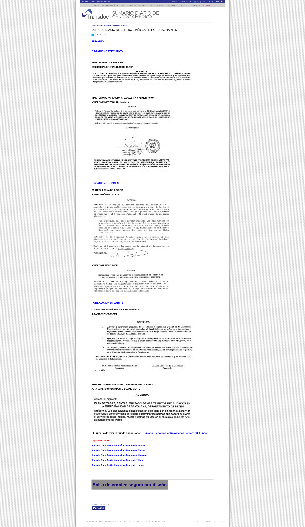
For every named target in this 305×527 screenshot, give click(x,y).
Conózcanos (107, 5)
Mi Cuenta (175, 2)
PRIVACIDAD (146, 522)
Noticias (120, 5)
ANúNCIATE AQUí (158, 522)
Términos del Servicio (130, 522)
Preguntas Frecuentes (190, 5)
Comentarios (99, 34)
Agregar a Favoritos (210, 2)
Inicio (96, 5)
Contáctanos (91, 522)
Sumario (142, 5)
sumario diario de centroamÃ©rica (110, 25)
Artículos (171, 5)
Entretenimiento (156, 5)
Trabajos (207, 5)
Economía (131, 5)
